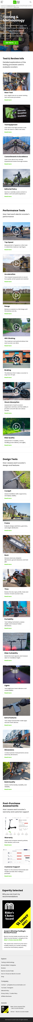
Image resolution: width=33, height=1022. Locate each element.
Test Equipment (10, 125)
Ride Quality (9, 438)
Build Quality (9, 782)
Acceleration (9, 274)
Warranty (8, 837)
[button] (16, 231)
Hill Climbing (9, 338)
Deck (6, 555)
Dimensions (9, 750)
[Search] (30, 2)
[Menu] (2, 2)
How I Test (8, 92)
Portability (8, 619)
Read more (8, 100)
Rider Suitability (11, 653)
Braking (7, 370)
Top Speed (8, 242)
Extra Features (10, 718)
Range (7, 306)
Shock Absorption (11, 402)
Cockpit (7, 491)
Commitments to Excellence (16, 156)
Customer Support (12, 867)
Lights (7, 685)
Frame (7, 523)
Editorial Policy (10, 189)
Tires (6, 589)
